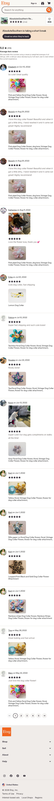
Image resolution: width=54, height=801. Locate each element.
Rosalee (11, 360)
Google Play (32, 769)
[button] (10, 785)
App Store (11, 769)
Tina (10, 630)
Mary (10, 673)
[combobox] (24, 10)
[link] (9, 715)
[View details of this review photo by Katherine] (19, 223)
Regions (38, 797)
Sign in (34, 3)
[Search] (49, 10)
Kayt (10, 473)
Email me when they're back (17, 36)
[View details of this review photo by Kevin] (19, 416)
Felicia (11, 317)
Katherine (12, 210)
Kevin (10, 403)
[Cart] (49, 3)
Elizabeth (12, 67)
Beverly (11, 112)
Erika (10, 277)
